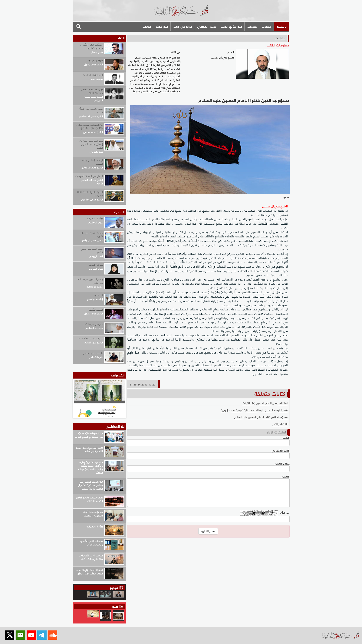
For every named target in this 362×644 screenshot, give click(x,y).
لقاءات (147, 26)
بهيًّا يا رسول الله (95, 218)
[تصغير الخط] (288, 198)
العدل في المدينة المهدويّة (89, 176)
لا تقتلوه (98, 295)
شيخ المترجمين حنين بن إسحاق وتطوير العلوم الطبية (91, 144)
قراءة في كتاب (182, 26)
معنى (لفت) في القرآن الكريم (91, 110)
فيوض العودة (96, 265)
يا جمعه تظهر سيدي (93, 353)
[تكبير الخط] (285, 198)
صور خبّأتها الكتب (231, 26)
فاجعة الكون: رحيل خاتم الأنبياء (91, 235)
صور (115, 606)
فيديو (114, 587)
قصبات (252, 26)
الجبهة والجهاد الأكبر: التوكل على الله (89, 194)
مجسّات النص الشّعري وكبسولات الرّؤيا (92, 46)
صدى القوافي (206, 26)
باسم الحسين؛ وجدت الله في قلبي (90, 281)
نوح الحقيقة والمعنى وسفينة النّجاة (92, 91)
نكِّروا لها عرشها (95, 60)
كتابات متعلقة (270, 393)
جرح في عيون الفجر (93, 324)
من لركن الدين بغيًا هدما (90, 339)
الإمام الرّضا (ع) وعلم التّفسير (92, 162)
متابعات (267, 26)
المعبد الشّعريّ (95, 310)
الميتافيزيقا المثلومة (93, 75)
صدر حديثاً (162, 26)
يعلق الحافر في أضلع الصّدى (92, 250)
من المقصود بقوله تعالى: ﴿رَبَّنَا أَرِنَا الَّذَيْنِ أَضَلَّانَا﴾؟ (89, 126)
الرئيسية (282, 26)
